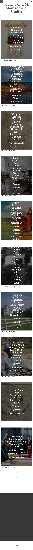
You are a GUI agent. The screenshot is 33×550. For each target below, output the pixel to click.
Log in (16, 545)
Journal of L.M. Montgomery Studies (16, 8)
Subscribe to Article (1, 482)
